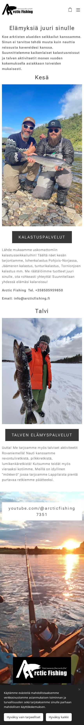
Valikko (78, 10)
